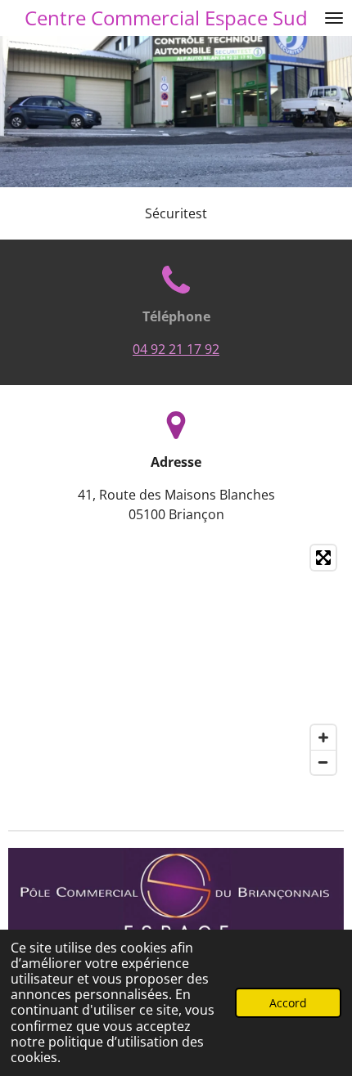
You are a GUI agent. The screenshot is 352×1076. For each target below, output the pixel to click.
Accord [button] (288, 1003)
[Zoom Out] (323, 762)
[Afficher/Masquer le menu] (334, 18)
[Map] (176, 659)
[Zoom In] (323, 737)
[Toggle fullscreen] (323, 557)
